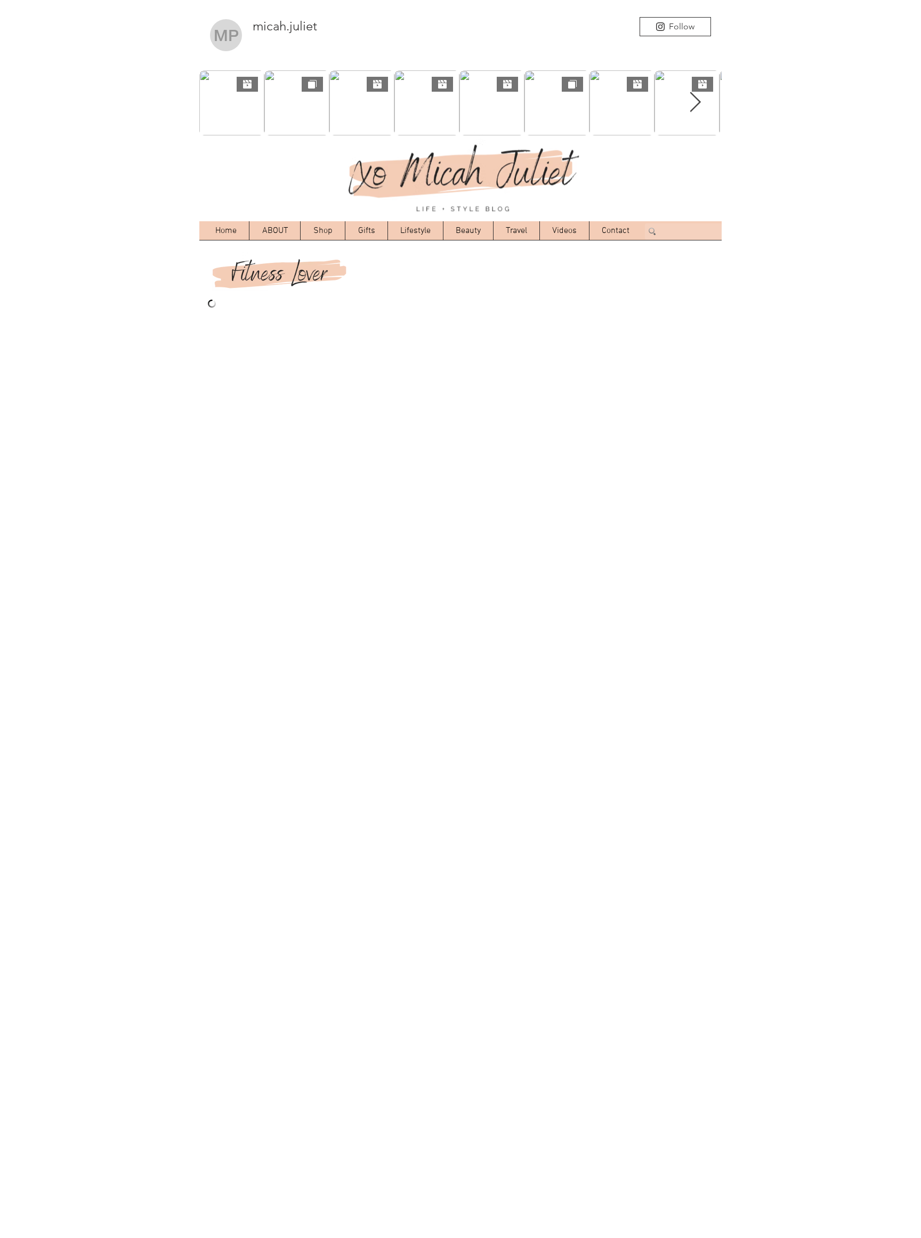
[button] (323, 230)
